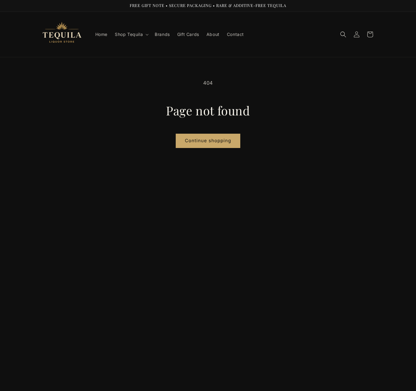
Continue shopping (208, 140)
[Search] (343, 34)
